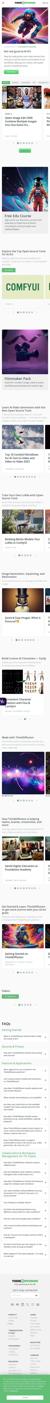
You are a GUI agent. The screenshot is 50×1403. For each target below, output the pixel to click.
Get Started (35, 1326)
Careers (33, 1364)
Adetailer (15, 82)
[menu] (3, 2)
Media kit (34, 1370)
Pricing (11, 1320)
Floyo (10, 1323)
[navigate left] (13, 143)
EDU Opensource (15, 1373)
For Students (35, 1348)
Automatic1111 (43, 82)
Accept (25, 1397)
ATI (34, 82)
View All (6, 82)
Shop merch (35, 1367)
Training (11, 1352)
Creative (11, 1336)
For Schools (35, 1345)
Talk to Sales (35, 1361)
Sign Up (45, 3)
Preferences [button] (14, 1391)
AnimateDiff (26, 82)
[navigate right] (37, 143)
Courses (33, 1320)
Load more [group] (25, 150)
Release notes (36, 1329)
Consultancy (13, 1355)
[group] (11, 72)
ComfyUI (11, 1367)
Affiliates (33, 1373)
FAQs (32, 1335)
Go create (9, 270)
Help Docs (12, 1364)
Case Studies (35, 1323)
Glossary (33, 1332)
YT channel (9, 996)
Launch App (13, 1318)
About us (33, 1358)
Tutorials (33, 1318)
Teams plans (13, 1349)
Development (13, 1339)
